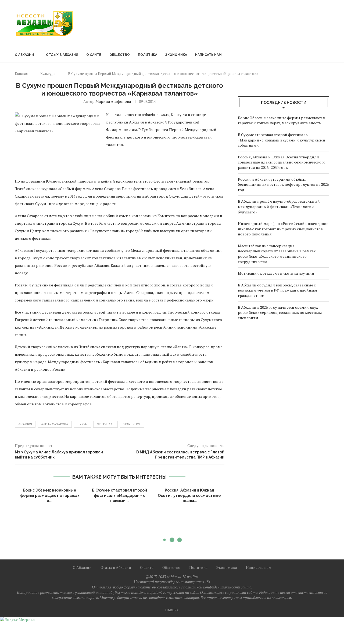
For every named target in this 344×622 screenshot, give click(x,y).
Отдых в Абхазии (62, 55)
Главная (21, 73)
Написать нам (208, 55)
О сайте (93, 55)
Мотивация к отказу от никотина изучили (276, 273)
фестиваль (105, 424)
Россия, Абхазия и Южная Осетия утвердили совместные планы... (189, 495)
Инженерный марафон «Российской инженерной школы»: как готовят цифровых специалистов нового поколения (283, 229)
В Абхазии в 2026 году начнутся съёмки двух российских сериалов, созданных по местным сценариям (280, 312)
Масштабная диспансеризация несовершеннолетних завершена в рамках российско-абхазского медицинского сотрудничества (277, 253)
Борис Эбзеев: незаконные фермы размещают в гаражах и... (49, 495)
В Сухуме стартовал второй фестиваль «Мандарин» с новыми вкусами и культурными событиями (281, 140)
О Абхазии (24, 55)
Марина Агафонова (113, 101)
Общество (119, 55)
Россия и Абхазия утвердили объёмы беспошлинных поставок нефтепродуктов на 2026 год (283, 184)
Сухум (82, 424)
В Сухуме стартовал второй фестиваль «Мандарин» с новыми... (119, 495)
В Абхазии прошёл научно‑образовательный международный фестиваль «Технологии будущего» (279, 206)
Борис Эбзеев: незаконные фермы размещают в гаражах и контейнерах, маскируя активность (281, 120)
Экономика (176, 55)
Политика (147, 55)
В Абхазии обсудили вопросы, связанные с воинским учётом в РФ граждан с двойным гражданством (277, 290)
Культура (47, 73)
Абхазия (25, 424)
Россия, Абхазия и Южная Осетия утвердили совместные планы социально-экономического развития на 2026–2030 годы (281, 162)
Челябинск (132, 424)
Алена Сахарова (54, 424)
